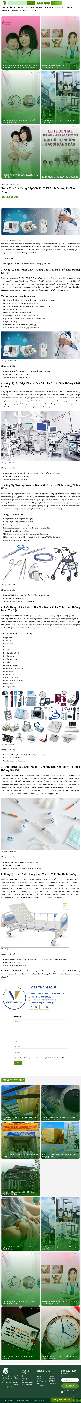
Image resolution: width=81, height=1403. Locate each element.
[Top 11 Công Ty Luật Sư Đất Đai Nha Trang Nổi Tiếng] (20, 1140)
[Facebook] (38, 3)
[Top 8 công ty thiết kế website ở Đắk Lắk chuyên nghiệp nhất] (20, 1333)
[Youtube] (48, 3)
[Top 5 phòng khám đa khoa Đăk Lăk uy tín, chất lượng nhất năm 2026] (20, 97)
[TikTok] (45, 3)
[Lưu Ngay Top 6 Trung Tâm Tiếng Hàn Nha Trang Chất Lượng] (60, 97)
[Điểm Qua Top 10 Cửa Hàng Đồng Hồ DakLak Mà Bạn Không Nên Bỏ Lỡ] (60, 1333)
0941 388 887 (13, 1382)
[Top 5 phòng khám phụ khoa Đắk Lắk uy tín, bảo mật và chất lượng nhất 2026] (60, 43)
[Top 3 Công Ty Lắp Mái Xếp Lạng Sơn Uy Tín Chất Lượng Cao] (20, 1103)
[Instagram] (41, 3)
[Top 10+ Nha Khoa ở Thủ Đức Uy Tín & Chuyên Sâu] (60, 152)
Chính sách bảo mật (70, 1393)
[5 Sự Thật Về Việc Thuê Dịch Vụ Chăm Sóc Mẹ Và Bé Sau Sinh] (20, 152)
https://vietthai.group (48, 1003)
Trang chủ (4, 184)
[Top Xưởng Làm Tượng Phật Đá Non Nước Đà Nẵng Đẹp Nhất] (60, 1140)
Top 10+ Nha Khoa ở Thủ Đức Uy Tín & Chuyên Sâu (60, 177)
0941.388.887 (46, 997)
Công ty (17, 184)
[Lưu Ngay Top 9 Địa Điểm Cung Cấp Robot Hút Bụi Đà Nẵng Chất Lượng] (60, 1103)
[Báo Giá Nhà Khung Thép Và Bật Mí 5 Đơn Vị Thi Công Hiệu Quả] (20, 1178)
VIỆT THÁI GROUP (44, 987)
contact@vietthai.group (46, 1000)
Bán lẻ (11, 184)
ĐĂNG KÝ (70, 1386)
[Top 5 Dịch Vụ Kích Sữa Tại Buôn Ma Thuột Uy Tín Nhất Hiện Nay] (20, 1224)
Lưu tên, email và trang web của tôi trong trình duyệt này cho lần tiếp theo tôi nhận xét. (42, 1058)
